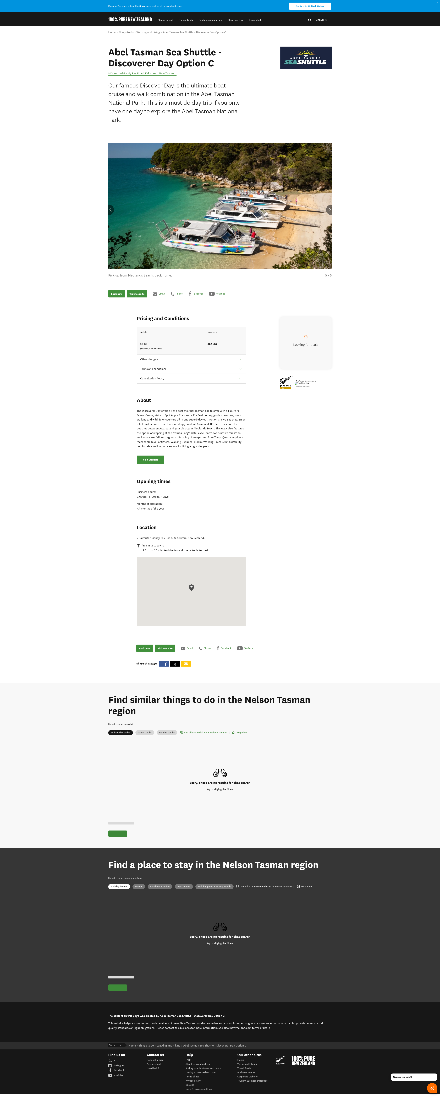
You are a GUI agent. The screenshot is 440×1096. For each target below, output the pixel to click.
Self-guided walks (120, 732)
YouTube (118, 1075)
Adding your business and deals (203, 1068)
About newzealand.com (198, 1064)
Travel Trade (244, 1068)
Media (240, 1060)
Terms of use (192, 1076)
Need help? (153, 1068)
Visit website (137, 294)
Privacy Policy (193, 1080)
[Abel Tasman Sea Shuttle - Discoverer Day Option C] (306, 58)
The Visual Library (247, 1064)
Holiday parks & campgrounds (214, 886)
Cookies (189, 1084)
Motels (138, 886)
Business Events (246, 1072)
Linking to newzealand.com (200, 1072)
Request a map (155, 1060)
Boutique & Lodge (160, 886)
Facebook (118, 1070)
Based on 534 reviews (303, 386)
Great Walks (145, 732)
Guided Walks (167, 732)
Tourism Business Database (252, 1080)
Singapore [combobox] (321, 19)
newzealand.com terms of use (250, 1027)
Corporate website (247, 1076)
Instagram (119, 1065)
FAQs (188, 1060)
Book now (116, 294)
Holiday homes (119, 886)
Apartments (183, 886)
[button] (165, 20)
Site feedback (154, 1064)
